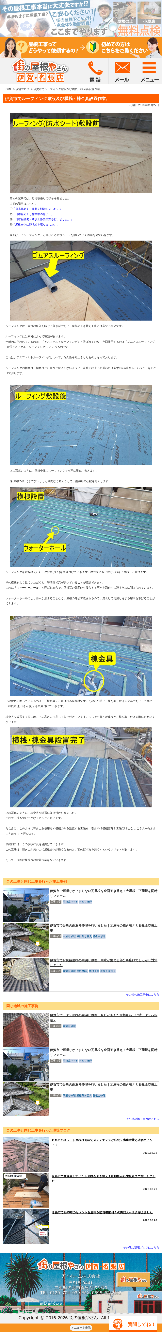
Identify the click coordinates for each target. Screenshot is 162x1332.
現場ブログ (22, 89)
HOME (8, 89)
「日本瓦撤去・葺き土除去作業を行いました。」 (42, 219)
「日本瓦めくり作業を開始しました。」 (37, 208)
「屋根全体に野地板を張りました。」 (35, 224)
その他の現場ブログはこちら (141, 1247)
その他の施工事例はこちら (142, 994)
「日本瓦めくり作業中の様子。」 (33, 214)
